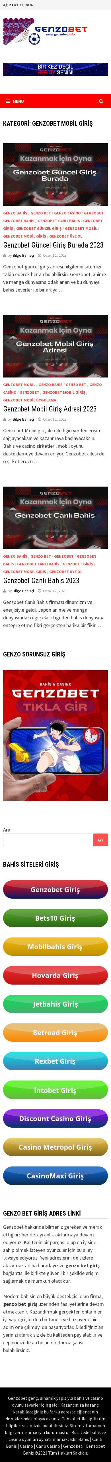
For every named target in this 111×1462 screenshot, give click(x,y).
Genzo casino (67, 213)
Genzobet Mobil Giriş (24, 236)
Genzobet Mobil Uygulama (29, 400)
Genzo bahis (15, 213)
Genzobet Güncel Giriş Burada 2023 (53, 245)
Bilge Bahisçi (23, 255)
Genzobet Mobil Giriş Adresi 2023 (50, 409)
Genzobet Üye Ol (65, 236)
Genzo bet (40, 213)
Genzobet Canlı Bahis (59, 220)
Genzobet (94, 213)
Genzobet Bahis (18, 220)
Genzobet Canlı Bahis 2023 (41, 581)
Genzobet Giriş (78, 564)
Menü (18, 101)
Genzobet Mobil (81, 228)
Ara (6, 829)
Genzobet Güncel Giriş (39, 228)
